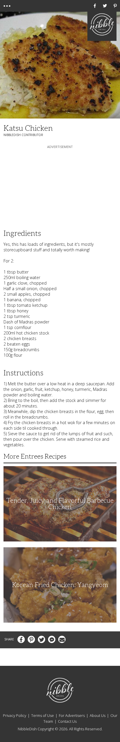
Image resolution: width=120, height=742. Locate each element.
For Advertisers (72, 715)
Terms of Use (42, 715)
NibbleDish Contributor (23, 134)
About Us (97, 715)
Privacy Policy (14, 715)
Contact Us (67, 721)
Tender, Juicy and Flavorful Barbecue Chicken (60, 504)
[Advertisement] (60, 186)
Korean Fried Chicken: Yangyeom (60, 584)
